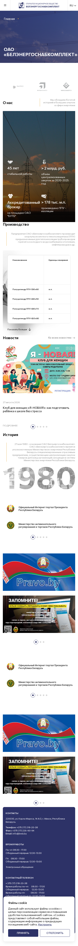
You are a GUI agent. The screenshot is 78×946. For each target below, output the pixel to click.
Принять (23, 932)
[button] (33, 426)
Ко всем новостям (59, 337)
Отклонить (54, 932)
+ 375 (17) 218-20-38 (16, 883)
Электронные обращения (19, 867)
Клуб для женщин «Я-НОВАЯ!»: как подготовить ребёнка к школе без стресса (36, 409)
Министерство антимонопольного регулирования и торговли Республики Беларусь (46, 525)
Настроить (45, 924)
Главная (9, 18)
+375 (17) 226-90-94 (23, 830)
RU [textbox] (71, 5)
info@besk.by (19, 833)
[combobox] (73, 5)
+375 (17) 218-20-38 (27, 827)
